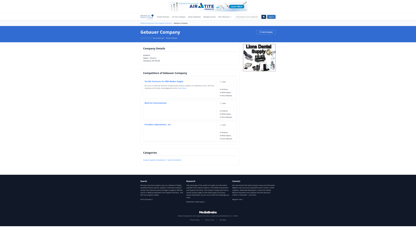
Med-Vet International (156, 103)
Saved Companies (194, 17)
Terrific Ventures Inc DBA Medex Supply (164, 81)
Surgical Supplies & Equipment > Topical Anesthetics (162, 160)
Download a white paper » (195, 202)
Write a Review (171, 38)
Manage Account (209, 17)
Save (224, 82)
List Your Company (178, 17)
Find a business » (146, 199)
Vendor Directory (163, 17)
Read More (182, 88)
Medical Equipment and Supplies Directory (156, 23)
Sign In (271, 17)
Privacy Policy (195, 220)
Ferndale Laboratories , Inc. (158, 124)
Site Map (223, 220)
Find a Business (224, 17)
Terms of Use (209, 220)
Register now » (237, 199)
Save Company (267, 32)
